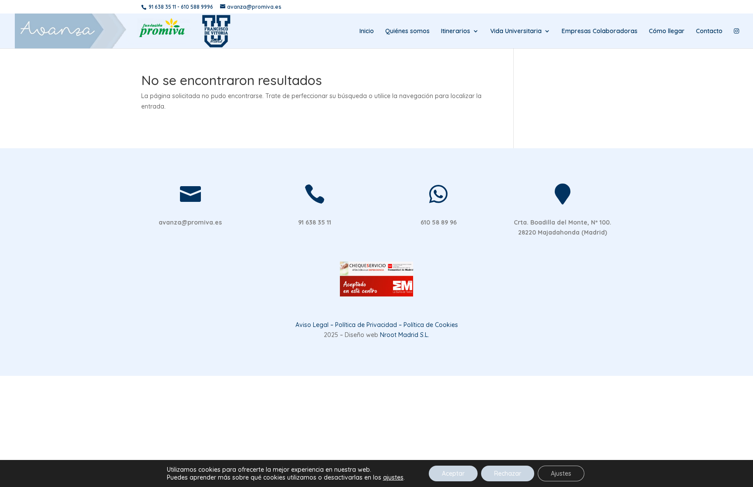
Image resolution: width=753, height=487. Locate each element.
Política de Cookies (431, 325)
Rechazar (507, 473)
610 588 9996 (197, 6)
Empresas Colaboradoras (600, 31)
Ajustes (561, 473)
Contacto (709, 31)
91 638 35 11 (162, 6)
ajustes (393, 477)
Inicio (367, 31)
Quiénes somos (407, 31)
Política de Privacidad (366, 325)
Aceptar (453, 473)
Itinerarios (455, 31)
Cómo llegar (667, 31)
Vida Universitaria (516, 31)
